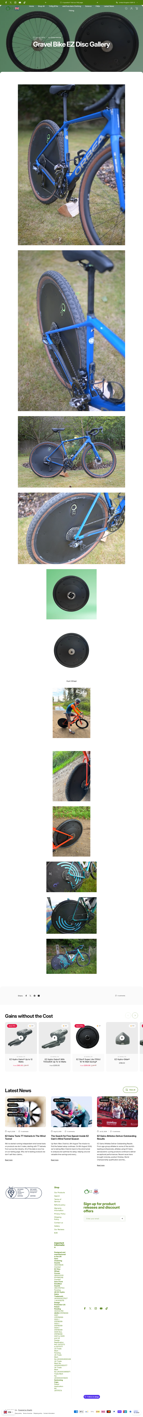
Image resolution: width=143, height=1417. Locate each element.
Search (57, 1196)
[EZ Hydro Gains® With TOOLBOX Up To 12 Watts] (55, 1038)
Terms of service (27, 1413)
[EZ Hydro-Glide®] (122, 1038)
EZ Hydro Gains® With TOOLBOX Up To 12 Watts (54, 1060)
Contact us (58, 1223)
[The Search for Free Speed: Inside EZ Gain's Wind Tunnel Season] (71, 1111)
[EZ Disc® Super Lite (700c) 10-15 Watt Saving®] (88, 1038)
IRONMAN (104, 1100)
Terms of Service (57, 1200)
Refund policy (59, 1205)
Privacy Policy (59, 1214)
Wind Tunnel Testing (16, 1115)
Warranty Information (58, 1209)
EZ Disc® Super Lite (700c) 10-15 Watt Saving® (88, 1060)
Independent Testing (16, 1100)
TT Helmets (13, 1110)
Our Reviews (59, 1229)
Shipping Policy (57, 1218)
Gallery (57, 1226)
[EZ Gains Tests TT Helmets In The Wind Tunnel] (25, 1111)
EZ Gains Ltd (21, 1056)
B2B (56, 1233)
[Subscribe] (122, 1218)
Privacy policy (18, 1413)
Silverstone (13, 1105)
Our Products (59, 1192)
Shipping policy (37, 1413)
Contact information (49, 1413)
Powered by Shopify (25, 1410)
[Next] (135, 1015)
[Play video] (21, 1038)
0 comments (121, 995)
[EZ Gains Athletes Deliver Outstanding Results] (117, 1111)
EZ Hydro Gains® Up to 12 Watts (20, 1060)
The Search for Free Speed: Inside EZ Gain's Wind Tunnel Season (70, 1137)
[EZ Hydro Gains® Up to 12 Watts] (21, 1038)
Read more (8, 1160)
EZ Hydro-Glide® (122, 1059)
